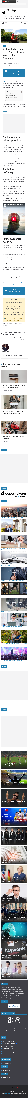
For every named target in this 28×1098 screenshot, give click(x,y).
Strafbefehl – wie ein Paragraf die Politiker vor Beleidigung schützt (13, 802)
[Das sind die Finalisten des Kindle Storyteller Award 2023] (14, 371)
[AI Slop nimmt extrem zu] (14, 855)
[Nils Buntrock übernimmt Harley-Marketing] (14, 422)
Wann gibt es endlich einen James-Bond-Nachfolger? (13, 840)
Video (9, 66)
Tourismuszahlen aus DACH (12, 97)
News (4, 45)
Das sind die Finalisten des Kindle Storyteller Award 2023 (14, 386)
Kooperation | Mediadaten (9, 1043)
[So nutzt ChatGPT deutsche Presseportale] (14, 931)
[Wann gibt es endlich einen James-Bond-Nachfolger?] (14, 836)
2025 (5, 63)
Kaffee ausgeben (7, 1063)
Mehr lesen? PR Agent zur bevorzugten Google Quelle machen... (15, 72)
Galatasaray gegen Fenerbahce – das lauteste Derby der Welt (12, 764)
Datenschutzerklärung (8, 1052)
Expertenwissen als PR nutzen (10, 898)
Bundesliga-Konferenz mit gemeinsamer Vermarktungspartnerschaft (13, 783)
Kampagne (18, 63)
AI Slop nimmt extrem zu (8, 860)
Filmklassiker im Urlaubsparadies (13, 93)
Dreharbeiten (9, 63)
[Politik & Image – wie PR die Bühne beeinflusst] (14, 874)
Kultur (4, 65)
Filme (14, 63)
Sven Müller (6, 61)
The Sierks (12, 1032)
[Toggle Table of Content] (19, 91)
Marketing (8, 65)
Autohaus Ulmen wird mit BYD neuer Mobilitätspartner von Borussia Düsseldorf (13, 916)
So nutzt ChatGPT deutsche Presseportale (13, 936)
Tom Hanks (7, 81)
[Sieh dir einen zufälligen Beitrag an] (25, 23)
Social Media (5, 66)
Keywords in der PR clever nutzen (11, 955)
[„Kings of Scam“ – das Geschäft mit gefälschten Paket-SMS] (14, 396)
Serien (23, 65)
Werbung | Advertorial (8, 1041)
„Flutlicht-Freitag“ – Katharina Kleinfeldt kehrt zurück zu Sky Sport (15, 333)
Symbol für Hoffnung (11, 95)
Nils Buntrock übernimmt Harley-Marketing (14, 437)
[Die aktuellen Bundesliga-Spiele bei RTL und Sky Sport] (14, 817)
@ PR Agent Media (7, 1070)
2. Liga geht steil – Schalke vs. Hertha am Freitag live (13, 338)
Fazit (7, 99)
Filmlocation (10, 183)
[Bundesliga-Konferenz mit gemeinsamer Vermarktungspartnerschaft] (14, 779)
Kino (21, 63)
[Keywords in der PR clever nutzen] (14, 950)
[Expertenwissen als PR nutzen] (14, 893)
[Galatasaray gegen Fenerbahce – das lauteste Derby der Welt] (14, 760)
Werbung (13, 66)
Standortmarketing (15, 271)
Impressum (5, 1054)
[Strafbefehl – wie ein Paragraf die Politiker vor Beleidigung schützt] (14, 798)
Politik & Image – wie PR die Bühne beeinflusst (11, 878)
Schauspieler (18, 65)
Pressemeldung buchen (9, 1046)
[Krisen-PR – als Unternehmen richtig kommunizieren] (14, 970)
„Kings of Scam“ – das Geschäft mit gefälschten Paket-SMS (13, 412)
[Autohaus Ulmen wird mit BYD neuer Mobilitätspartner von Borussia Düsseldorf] (14, 912)
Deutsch (7, 1)
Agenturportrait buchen (8, 1048)
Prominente (13, 65)
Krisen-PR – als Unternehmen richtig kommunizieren (12, 973)
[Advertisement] (14, 123)
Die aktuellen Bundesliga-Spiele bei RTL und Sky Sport (14, 821)
